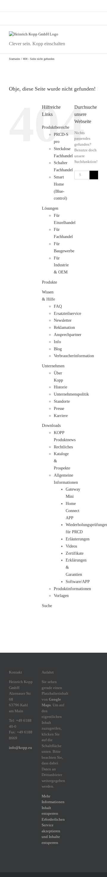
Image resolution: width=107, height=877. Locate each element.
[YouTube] (26, 777)
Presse (59, 408)
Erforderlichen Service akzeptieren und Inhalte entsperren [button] (53, 831)
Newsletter (63, 320)
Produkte (49, 282)
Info (57, 342)
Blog (58, 349)
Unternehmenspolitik (71, 394)
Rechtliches (63, 447)
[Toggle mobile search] (85, 34)
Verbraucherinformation (74, 356)
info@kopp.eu (20, 747)
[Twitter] (18, 777)
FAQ (58, 306)
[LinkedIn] (26, 768)
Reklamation (64, 327)
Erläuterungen (77, 539)
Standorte (62, 401)
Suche (47, 606)
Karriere (61, 415)
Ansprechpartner (67, 334)
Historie (60, 387)
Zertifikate (75, 553)
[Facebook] (10, 768)
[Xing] (10, 777)
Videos (71, 546)
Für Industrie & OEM (61, 265)
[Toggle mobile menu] (95, 34)
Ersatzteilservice (67, 313)
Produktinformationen (72, 589)
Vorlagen (61, 595)
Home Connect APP (72, 510)
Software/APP (78, 581)
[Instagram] (18, 768)
